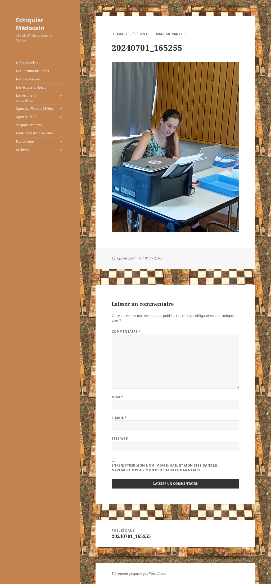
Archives (22, 149)
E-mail (119, 418)
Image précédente (133, 34)
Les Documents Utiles (32, 71)
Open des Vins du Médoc (34, 108)
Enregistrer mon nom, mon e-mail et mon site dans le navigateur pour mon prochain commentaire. (164, 467)
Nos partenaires (28, 79)
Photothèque (25, 141)
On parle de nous (29, 125)
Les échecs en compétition (26, 98)
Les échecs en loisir (31, 87)
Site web (120, 438)
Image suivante (168, 34)
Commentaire (126, 331)
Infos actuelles (27, 63)
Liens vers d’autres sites (34, 133)
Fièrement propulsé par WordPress (139, 573)
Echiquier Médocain (30, 24)
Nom (117, 397)
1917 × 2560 (152, 258)
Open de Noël (26, 117)
